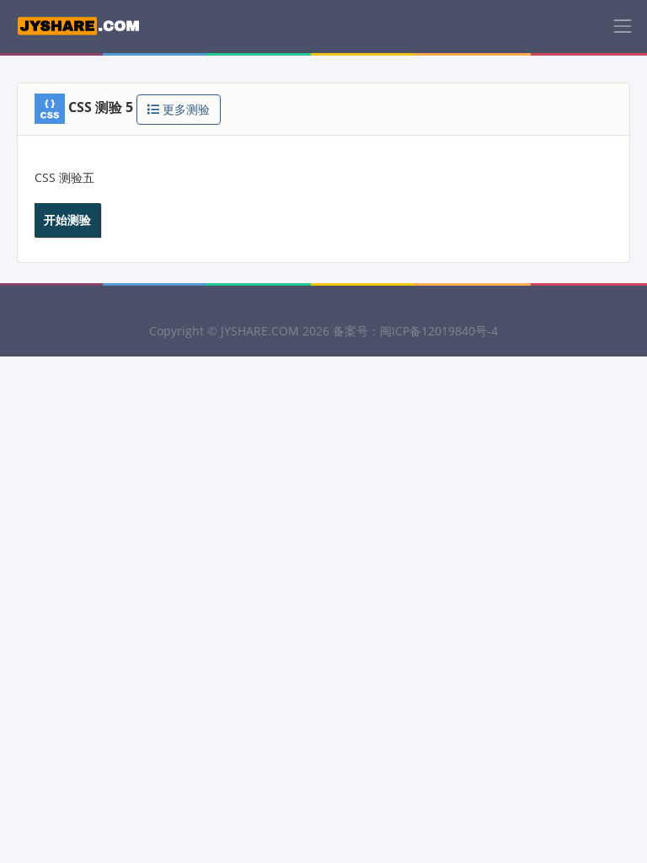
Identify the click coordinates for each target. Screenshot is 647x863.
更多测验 (184, 109)
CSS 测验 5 (100, 107)
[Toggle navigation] (623, 26)
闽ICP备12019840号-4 (439, 331)
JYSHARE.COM (260, 331)
